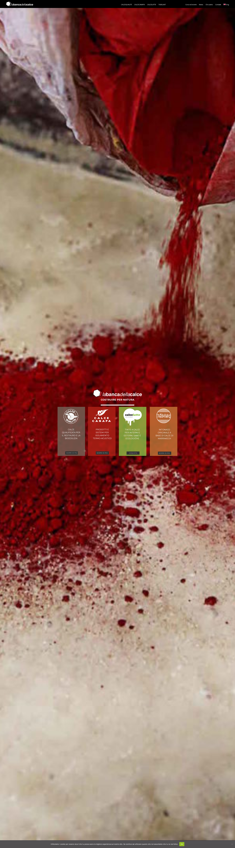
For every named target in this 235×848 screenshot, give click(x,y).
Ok (182, 844)
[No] (232, 844)
